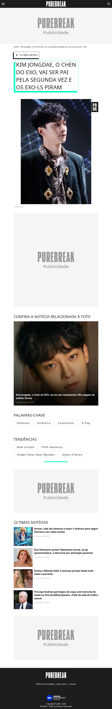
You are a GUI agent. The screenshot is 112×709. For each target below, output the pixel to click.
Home (16, 47)
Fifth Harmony (52, 447)
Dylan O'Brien (72, 454)
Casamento (66, 423)
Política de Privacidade (45, 684)
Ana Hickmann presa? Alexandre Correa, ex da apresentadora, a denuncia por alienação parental (63, 551)
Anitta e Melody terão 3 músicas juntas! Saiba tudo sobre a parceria (63, 572)
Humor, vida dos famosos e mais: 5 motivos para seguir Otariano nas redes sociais (66, 530)
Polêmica (44, 423)
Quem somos (61, 684)
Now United (25, 447)
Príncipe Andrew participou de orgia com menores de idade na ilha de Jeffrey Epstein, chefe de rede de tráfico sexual (66, 595)
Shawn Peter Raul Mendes (36, 454)
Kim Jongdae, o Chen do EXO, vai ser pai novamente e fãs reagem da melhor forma (55, 396)
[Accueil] (56, 4)
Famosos (23, 423)
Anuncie (73, 684)
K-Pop (86, 423)
